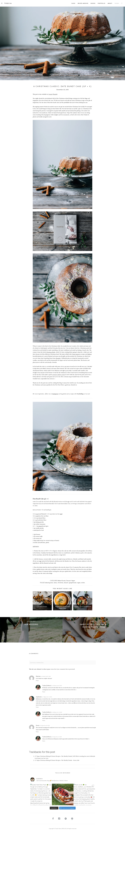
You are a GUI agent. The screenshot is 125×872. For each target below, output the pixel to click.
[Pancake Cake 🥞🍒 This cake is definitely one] (62, 794)
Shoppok (58, 358)
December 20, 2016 (62, 90)
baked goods (49, 583)
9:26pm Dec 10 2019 (57, 737)
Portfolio (101, 3)
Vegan (73, 580)
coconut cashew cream (58, 375)
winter (83, 583)
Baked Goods (62, 580)
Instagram (55, 394)
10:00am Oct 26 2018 (57, 712)
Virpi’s (73, 354)
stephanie (39, 697)
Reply (37, 680)
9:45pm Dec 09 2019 (45, 725)
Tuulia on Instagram (62, 773)
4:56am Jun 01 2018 (46, 676)
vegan (78, 583)
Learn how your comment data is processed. (63, 669)
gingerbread (72, 583)
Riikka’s (90, 354)
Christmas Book (50, 352)
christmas (60, 583)
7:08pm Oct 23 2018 (47, 697)
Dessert (68, 580)
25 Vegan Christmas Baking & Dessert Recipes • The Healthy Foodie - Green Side (57, 760)
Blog (73, 3)
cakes (55, 583)
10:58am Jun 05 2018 (57, 685)
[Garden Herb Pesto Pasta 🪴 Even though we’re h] (41, 794)
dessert (66, 583)
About (110, 3)
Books (93, 3)
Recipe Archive (83, 3)
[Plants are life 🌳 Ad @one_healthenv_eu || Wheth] (84, 794)
